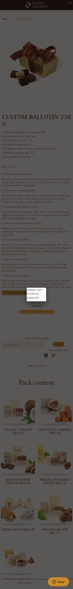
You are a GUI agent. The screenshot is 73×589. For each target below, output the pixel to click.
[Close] (46, 287)
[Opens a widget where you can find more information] (58, 582)
